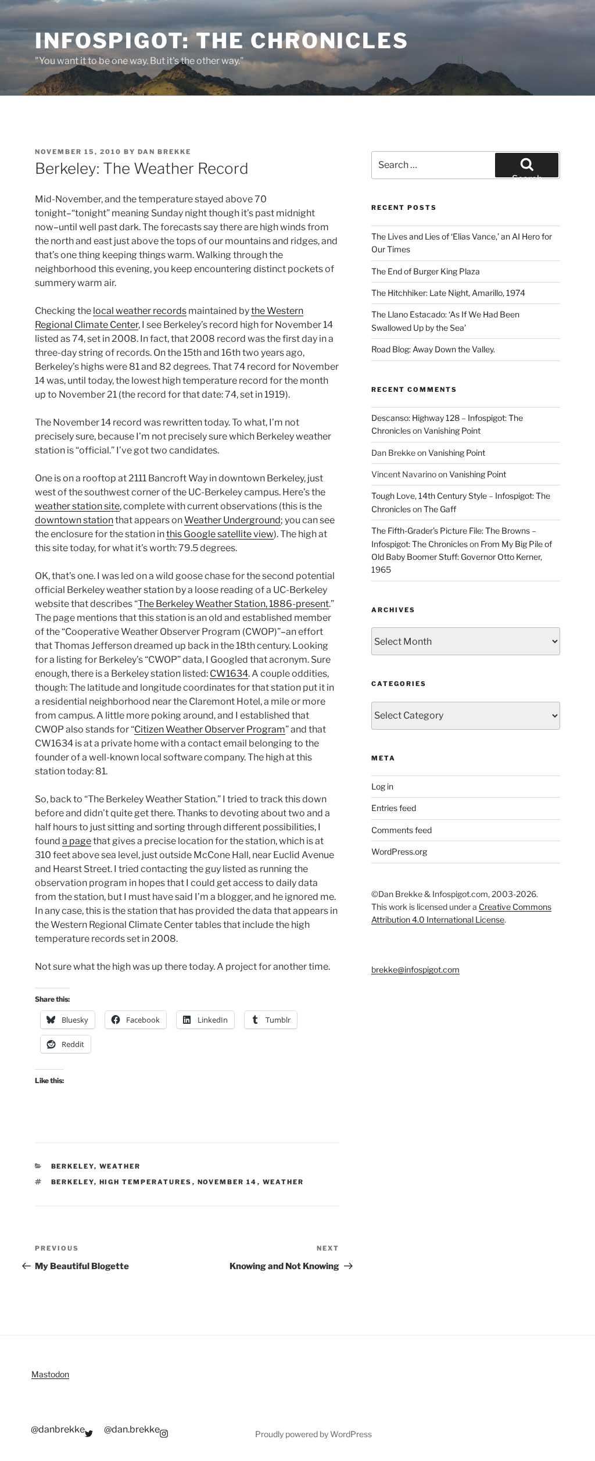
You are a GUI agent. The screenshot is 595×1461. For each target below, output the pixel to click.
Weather (120, 1166)
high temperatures (145, 1182)
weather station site (77, 506)
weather (283, 1182)
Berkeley (72, 1166)
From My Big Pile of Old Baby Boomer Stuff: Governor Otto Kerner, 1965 (461, 557)
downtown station (74, 520)
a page (76, 840)
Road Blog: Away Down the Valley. (433, 349)
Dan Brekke (164, 152)
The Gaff (440, 509)
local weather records (140, 310)
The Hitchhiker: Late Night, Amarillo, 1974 (448, 293)
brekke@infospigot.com (415, 969)
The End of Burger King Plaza (425, 271)
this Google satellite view (220, 534)
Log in (382, 786)
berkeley (72, 1182)
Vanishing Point (452, 430)
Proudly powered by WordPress (313, 1434)
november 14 (227, 1182)
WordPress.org (399, 851)
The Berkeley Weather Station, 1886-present (233, 603)
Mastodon (50, 1374)
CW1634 (229, 673)
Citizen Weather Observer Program (209, 729)
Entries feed (393, 808)
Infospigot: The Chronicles (222, 40)
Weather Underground (232, 520)
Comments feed (401, 830)
